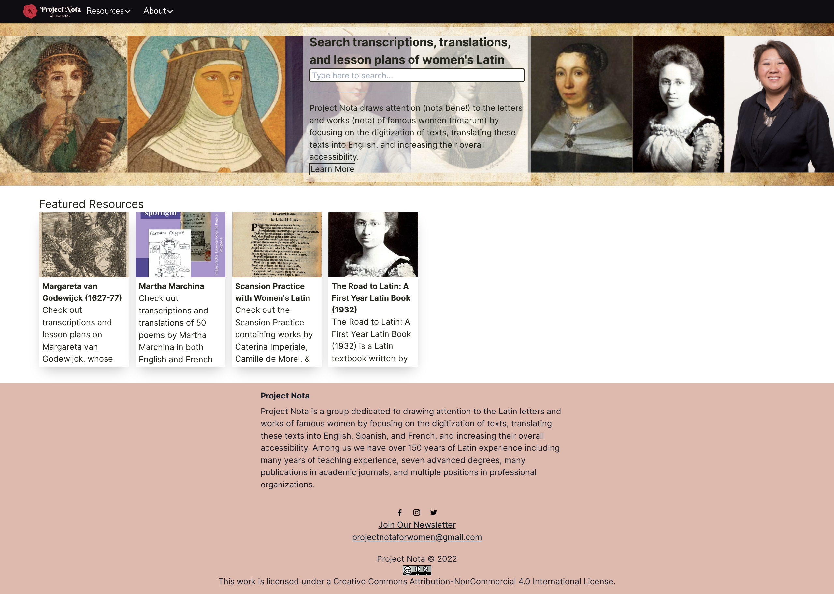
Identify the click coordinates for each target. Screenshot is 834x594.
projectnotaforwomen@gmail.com (417, 537)
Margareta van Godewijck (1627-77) (82, 292)
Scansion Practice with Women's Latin (272, 292)
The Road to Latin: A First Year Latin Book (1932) (371, 298)
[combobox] (417, 75)
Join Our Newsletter (417, 524)
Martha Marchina (171, 286)
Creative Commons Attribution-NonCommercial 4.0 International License (473, 581)
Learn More (332, 169)
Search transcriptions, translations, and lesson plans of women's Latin (410, 51)
